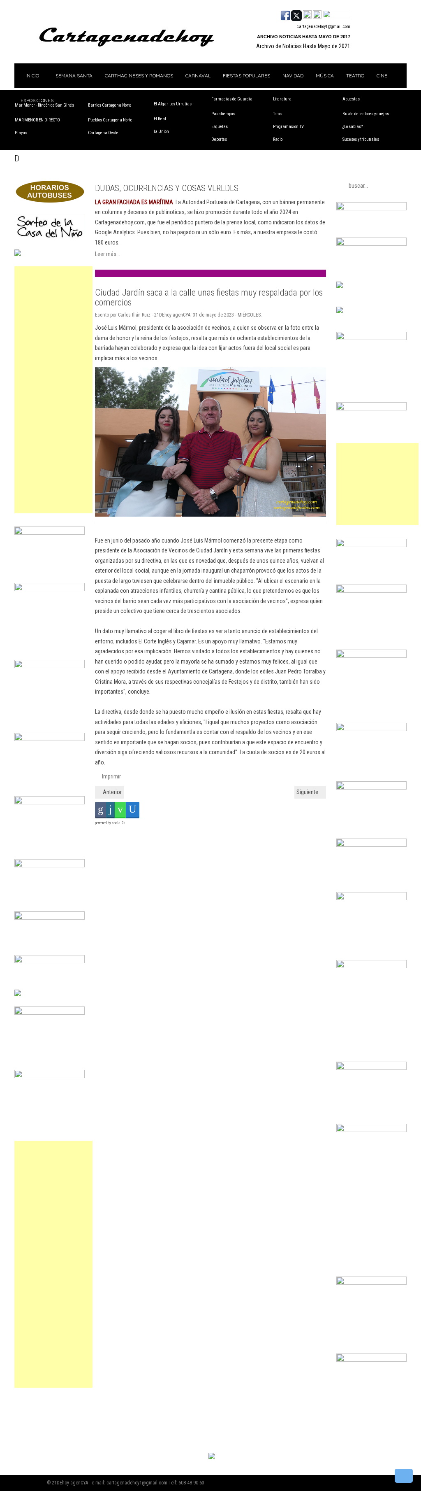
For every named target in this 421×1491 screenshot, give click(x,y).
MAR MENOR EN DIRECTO (37, 120)
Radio (277, 139)
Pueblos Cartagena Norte (110, 120)
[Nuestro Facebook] (285, 15)
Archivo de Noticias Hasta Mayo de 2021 (303, 46)
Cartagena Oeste (103, 132)
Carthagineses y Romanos (139, 75)
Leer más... (107, 254)
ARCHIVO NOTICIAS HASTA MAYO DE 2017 (303, 36)
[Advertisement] (53, 389)
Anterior (112, 792)
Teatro (355, 75)
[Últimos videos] (307, 15)
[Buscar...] (336, 15)
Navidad (292, 75)
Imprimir (111, 776)
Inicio (31, 75)
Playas (21, 132)
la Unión (161, 131)
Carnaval (197, 75)
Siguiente (307, 792)
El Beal (160, 118)
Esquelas (219, 126)
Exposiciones (37, 100)
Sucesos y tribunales (360, 139)
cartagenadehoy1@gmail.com (323, 26)
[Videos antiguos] (317, 15)
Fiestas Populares (246, 75)
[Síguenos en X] (296, 15)
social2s (118, 823)
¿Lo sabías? (352, 126)
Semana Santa (74, 75)
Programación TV (288, 126)
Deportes (219, 139)
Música (325, 75)
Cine (382, 75)
